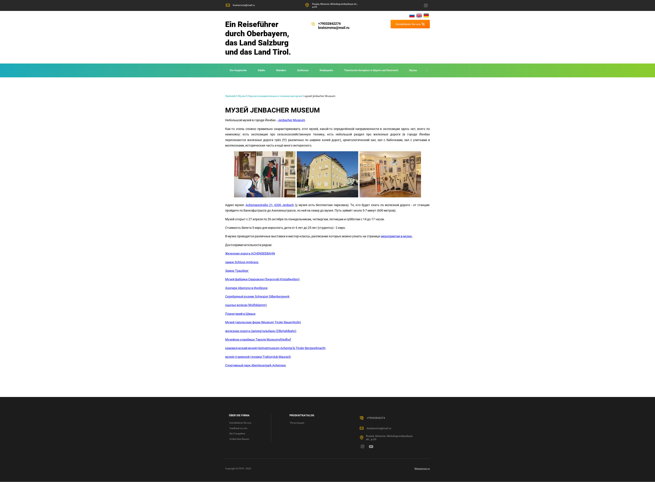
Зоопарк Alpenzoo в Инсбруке (246, 288)
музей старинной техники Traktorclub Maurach (258, 357)
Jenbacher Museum (291, 120)
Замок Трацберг (237, 271)
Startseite (230, 96)
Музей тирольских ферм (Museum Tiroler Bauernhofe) (263, 322)
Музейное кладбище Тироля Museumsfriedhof (258, 339)
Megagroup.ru (422, 468)
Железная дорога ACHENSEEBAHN (250, 253)
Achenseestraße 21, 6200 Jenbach (270, 205)
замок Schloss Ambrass (242, 262)
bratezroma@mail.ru (244, 5)
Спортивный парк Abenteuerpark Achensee (255, 365)
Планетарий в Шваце (240, 314)
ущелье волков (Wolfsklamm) (246, 305)
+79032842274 (329, 24)
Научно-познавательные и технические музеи (275, 96)
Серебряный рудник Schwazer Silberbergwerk (257, 296)
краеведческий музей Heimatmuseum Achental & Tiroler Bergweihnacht (275, 348)
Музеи (242, 96)
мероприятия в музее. (397, 236)
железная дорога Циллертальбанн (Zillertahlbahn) (260, 331)
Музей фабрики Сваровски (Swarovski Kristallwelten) (262, 279)
